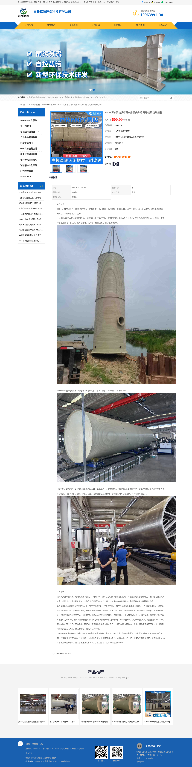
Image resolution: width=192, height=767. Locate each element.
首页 (28, 105)
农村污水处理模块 (28, 160)
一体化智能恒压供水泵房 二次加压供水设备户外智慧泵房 (31, 241)
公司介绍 (96, 25)
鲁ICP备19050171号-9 (51, 749)
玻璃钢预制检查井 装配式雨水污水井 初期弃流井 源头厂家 (31, 203)
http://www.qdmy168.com (61, 654)
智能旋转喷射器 (27, 132)
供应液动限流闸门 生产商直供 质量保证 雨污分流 (101, 722)
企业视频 (73, 25)
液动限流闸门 (26, 143)
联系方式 (163, 25)
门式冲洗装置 (26, 171)
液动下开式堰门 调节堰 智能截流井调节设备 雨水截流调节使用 (75, 722)
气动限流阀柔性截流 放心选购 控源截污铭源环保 (31, 230)
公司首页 (29, 25)
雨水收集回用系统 (28, 154)
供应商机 (51, 25)
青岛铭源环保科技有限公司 (70, 749)
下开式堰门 (25, 126)
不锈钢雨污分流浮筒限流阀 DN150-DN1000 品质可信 (31, 214)
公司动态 (118, 25)
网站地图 (66, 761)
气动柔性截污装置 (28, 137)
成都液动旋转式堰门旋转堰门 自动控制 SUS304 (31, 198)
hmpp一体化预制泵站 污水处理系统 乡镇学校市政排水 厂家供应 (31, 219)
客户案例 (140, 25)
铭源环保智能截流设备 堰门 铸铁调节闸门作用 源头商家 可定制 (31, 235)
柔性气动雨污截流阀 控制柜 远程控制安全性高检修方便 (31, 225)
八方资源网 (39, 761)
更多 (42, 186)
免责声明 (48, 761)
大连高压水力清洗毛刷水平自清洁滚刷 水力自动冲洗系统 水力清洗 (31, 192)
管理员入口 (57, 761)
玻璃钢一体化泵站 (28, 165)
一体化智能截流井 (28, 148)
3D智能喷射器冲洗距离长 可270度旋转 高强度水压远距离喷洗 (31, 209)
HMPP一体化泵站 (49, 105)
